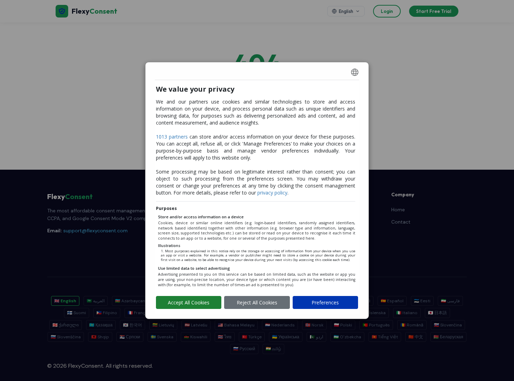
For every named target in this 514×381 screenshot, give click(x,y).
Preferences (325, 302)
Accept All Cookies (188, 302)
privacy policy (272, 192)
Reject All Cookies (257, 302)
